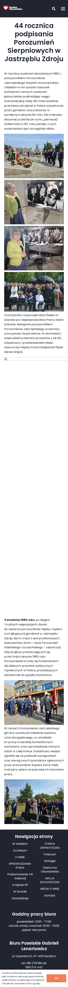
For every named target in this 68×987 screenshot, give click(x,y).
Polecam (50, 854)
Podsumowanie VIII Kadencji (20, 876)
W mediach (20, 844)
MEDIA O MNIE (49, 889)
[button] (51, 8)
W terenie (20, 892)
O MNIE (20, 857)
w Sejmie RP (20, 885)
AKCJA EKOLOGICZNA (50, 880)
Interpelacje (20, 898)
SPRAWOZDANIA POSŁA (20, 866)
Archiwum (20, 851)
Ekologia (49, 861)
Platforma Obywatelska (50, 870)
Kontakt (49, 896)
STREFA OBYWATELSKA (50, 846)
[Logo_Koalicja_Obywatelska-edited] (12, 7)
